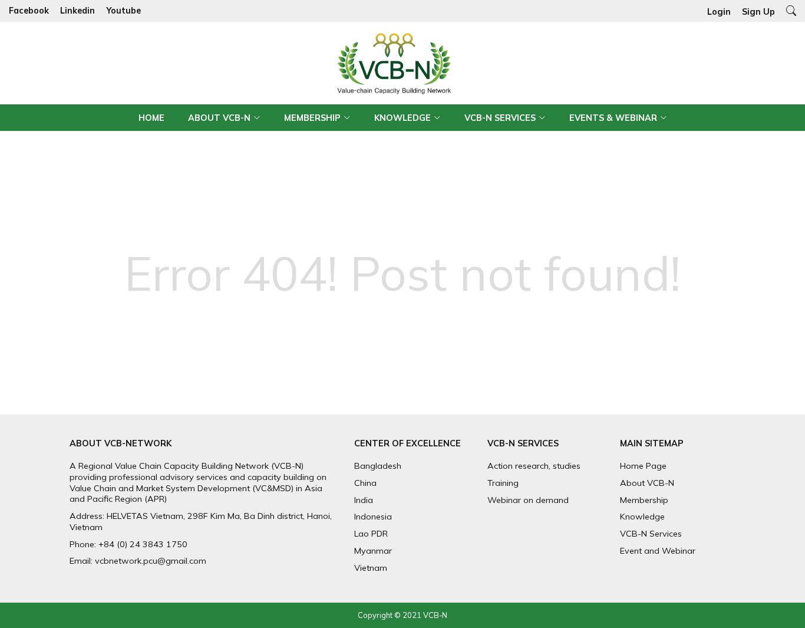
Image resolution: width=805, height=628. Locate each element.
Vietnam (370, 568)
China (365, 483)
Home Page (643, 466)
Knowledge (402, 118)
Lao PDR (371, 533)
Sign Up (758, 11)
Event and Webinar (657, 550)
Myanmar (373, 550)
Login (719, 11)
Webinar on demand (528, 500)
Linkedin (77, 11)
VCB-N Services (500, 118)
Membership (312, 118)
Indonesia (373, 516)
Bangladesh (377, 466)
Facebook (29, 11)
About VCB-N (219, 118)
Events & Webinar (613, 118)
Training (503, 483)
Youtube (123, 11)
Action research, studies (533, 466)
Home (151, 118)
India (363, 500)
